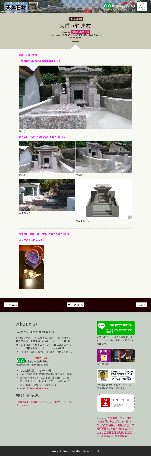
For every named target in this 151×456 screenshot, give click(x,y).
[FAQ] (34, 401)
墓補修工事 (107, 435)
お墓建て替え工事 (113, 432)
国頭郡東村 (78, 38)
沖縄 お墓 (112, 417)
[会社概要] (22, 401)
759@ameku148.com (38, 388)
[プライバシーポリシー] (52, 401)
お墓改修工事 (117, 421)
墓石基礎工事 (122, 435)
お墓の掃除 (123, 425)
